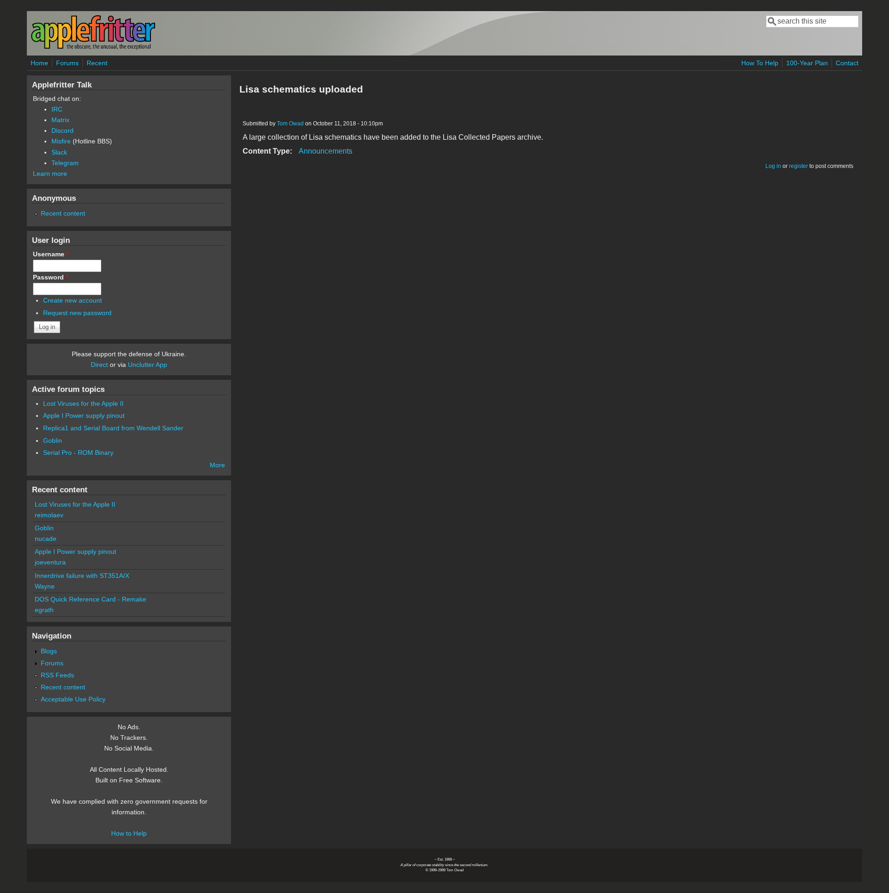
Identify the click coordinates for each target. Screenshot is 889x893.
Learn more (50, 173)
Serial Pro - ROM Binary (78, 452)
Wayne (45, 586)
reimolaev (49, 515)
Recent (97, 63)
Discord (62, 130)
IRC (57, 109)
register (798, 166)
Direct (99, 364)
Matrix (60, 120)
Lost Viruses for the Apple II (83, 403)
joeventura (50, 562)
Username (51, 254)
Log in (773, 166)
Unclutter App (147, 364)
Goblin (52, 440)
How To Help (759, 63)
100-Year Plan (807, 63)
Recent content (63, 213)
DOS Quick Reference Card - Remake (90, 599)
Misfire (61, 141)
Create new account (72, 300)
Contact (847, 63)
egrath (44, 610)
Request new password (77, 312)
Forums (67, 63)
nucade (45, 538)
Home (39, 63)
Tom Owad (290, 123)
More (217, 465)
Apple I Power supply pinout (84, 415)
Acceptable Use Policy (73, 699)
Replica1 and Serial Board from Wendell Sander (113, 428)
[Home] (93, 48)
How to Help (129, 833)
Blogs (49, 651)
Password (50, 277)
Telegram (65, 163)
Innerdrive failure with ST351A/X (82, 575)
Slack (59, 152)
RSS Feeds (57, 675)
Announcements (325, 151)
